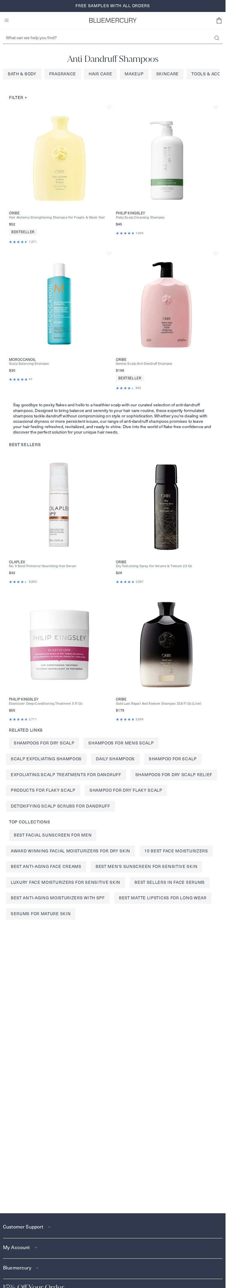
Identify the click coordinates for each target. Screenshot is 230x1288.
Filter (18, 97)
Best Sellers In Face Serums (169, 882)
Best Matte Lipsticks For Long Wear (163, 898)
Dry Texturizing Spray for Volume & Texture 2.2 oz (154, 566)
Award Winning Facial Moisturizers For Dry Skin (70, 851)
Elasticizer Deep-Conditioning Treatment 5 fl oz (46, 704)
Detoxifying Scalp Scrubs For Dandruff (60, 806)
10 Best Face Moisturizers (176, 851)
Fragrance (62, 74)
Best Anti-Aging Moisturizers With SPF (58, 898)
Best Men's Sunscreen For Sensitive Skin (146, 866)
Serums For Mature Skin (41, 913)
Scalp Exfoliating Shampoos (46, 758)
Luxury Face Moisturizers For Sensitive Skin (65, 882)
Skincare (167, 74)
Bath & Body (22, 74)
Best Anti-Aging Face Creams (46, 866)
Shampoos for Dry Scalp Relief (173, 774)
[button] (219, 20)
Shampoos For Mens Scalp (121, 743)
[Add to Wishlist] (109, 107)
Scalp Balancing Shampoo (29, 364)
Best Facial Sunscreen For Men (53, 835)
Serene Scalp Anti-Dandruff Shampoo (144, 364)
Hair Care (100, 74)
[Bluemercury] (113, 20)
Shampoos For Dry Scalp (44, 743)
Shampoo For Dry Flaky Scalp (126, 790)
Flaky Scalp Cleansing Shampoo (140, 217)
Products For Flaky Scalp (43, 790)
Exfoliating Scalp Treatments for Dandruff (66, 774)
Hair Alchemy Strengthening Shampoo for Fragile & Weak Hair (57, 217)
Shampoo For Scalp (173, 758)
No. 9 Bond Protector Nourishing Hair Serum (42, 566)
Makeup (134, 74)
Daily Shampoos (115, 758)
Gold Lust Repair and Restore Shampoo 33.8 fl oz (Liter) (159, 704)
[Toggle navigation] (6, 20)
